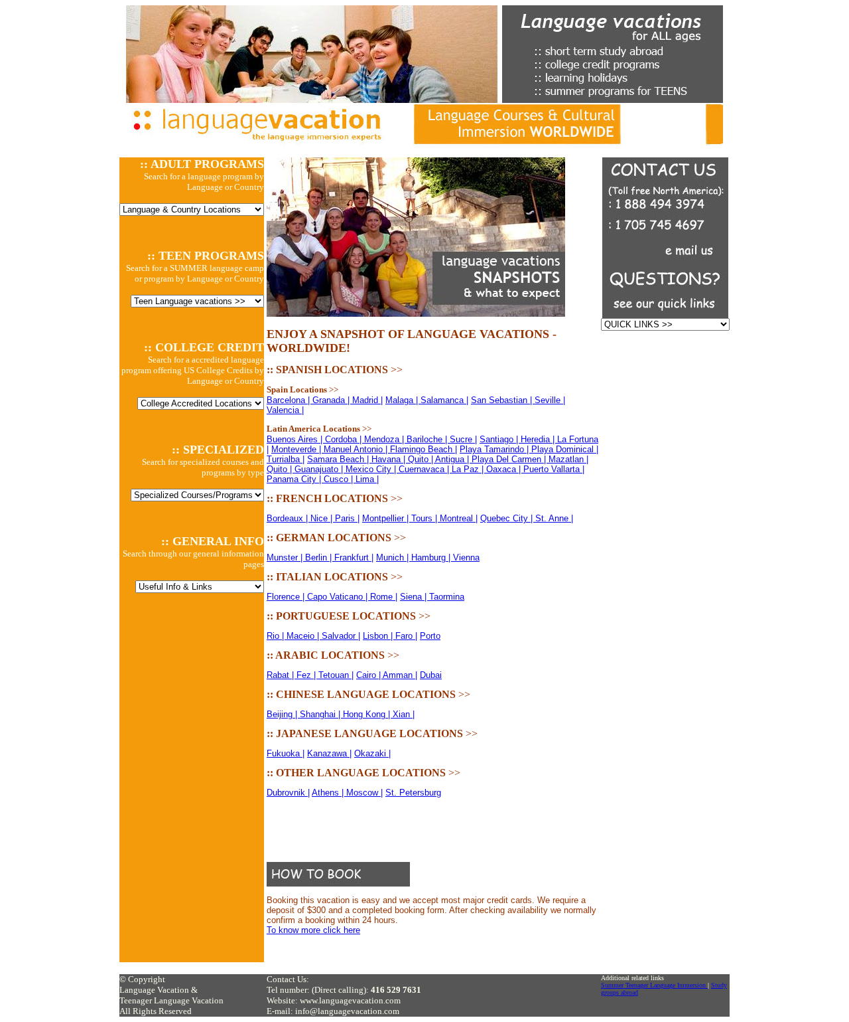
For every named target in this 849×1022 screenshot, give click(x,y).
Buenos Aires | (296, 439)
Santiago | (500, 439)
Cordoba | (344, 439)
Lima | (367, 479)
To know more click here (313, 930)
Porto (430, 636)
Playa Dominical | (564, 449)
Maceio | (304, 636)
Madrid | (367, 400)
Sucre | (463, 439)
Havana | (389, 459)
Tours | (425, 518)
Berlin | (319, 557)
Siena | (414, 597)
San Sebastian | (503, 400)
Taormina (446, 597)
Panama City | (295, 479)
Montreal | (459, 518)
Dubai (431, 675)
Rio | (277, 636)
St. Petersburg (413, 793)
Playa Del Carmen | (510, 459)
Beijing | (283, 714)
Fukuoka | (285, 753)
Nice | (322, 518)
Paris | (347, 518)
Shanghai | (321, 714)
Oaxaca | (504, 469)
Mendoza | (385, 439)
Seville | (550, 400)
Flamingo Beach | (423, 449)
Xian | (404, 714)
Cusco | (340, 479)
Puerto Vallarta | (553, 469)
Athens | (329, 793)
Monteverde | (297, 449)
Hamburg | (432, 557)
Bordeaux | (288, 518)
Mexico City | (372, 469)
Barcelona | (289, 400)
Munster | (286, 557)
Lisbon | (379, 636)
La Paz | (469, 469)
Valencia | (285, 410)
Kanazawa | (329, 753)
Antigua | (453, 459)
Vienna (466, 557)
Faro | (406, 636)
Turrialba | (285, 459)
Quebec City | (507, 518)
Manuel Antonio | (357, 449)
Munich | (393, 557)
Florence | (287, 597)
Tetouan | (336, 675)
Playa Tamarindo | (495, 449)
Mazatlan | (568, 459)
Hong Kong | (368, 714)
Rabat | (281, 675)
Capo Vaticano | (338, 597)
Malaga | (403, 400)
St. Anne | (554, 518)
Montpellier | (386, 518)
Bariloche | (428, 439)
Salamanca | (444, 400)
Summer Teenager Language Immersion (654, 985)
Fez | (307, 675)
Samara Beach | (339, 459)
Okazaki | (372, 753)
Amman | (400, 675)
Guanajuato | (320, 469)
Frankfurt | (353, 557)
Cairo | (369, 675)
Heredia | (539, 439)
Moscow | (364, 793)
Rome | (383, 597)
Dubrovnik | (288, 793)
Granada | (332, 400)
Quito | (421, 459)
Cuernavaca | (425, 469)
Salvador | (341, 636)
